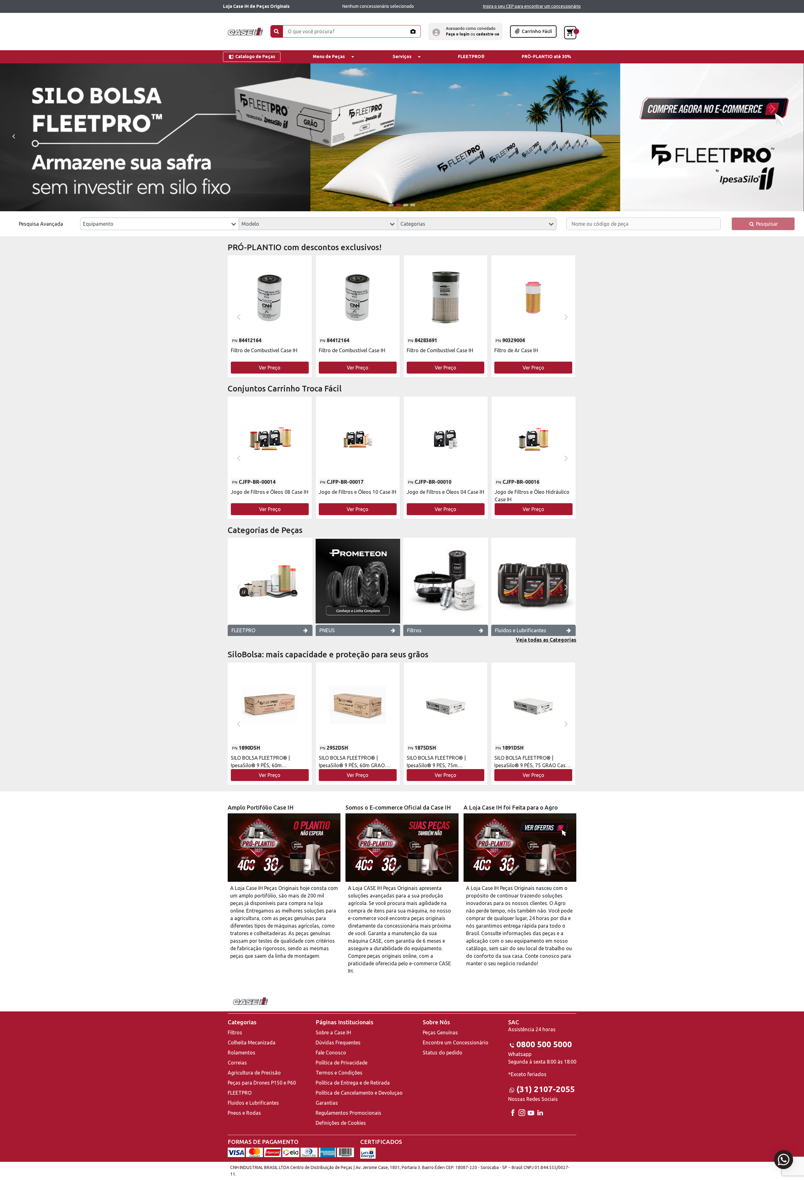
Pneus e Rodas (244, 1113)
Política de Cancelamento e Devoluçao (359, 1093)
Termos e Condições (339, 1072)
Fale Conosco (331, 1052)
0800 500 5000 (544, 1044)
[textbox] (159, 224)
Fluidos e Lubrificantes (520, 630)
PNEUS (327, 630)
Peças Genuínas (440, 1032)
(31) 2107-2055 (545, 1089)
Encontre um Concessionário (455, 1042)
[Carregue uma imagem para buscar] (412, 31)
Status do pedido (442, 1052)
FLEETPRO (243, 630)
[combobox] (159, 224)
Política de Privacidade (341, 1062)
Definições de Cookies (341, 1123)
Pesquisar (766, 224)
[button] (465, 31)
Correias (237, 1062)
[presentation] (13, 135)
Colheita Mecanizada (251, 1042)
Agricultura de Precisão (254, 1072)
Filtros (414, 630)
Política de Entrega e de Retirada (353, 1083)
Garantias (327, 1103)
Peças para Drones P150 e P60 (262, 1083)
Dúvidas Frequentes (338, 1042)
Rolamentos (241, 1052)
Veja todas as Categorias (546, 640)
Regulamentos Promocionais (348, 1113)
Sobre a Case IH (333, 1032)
